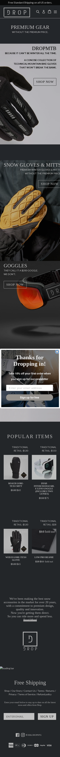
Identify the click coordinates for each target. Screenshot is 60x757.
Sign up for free (29, 397)
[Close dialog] (57, 351)
